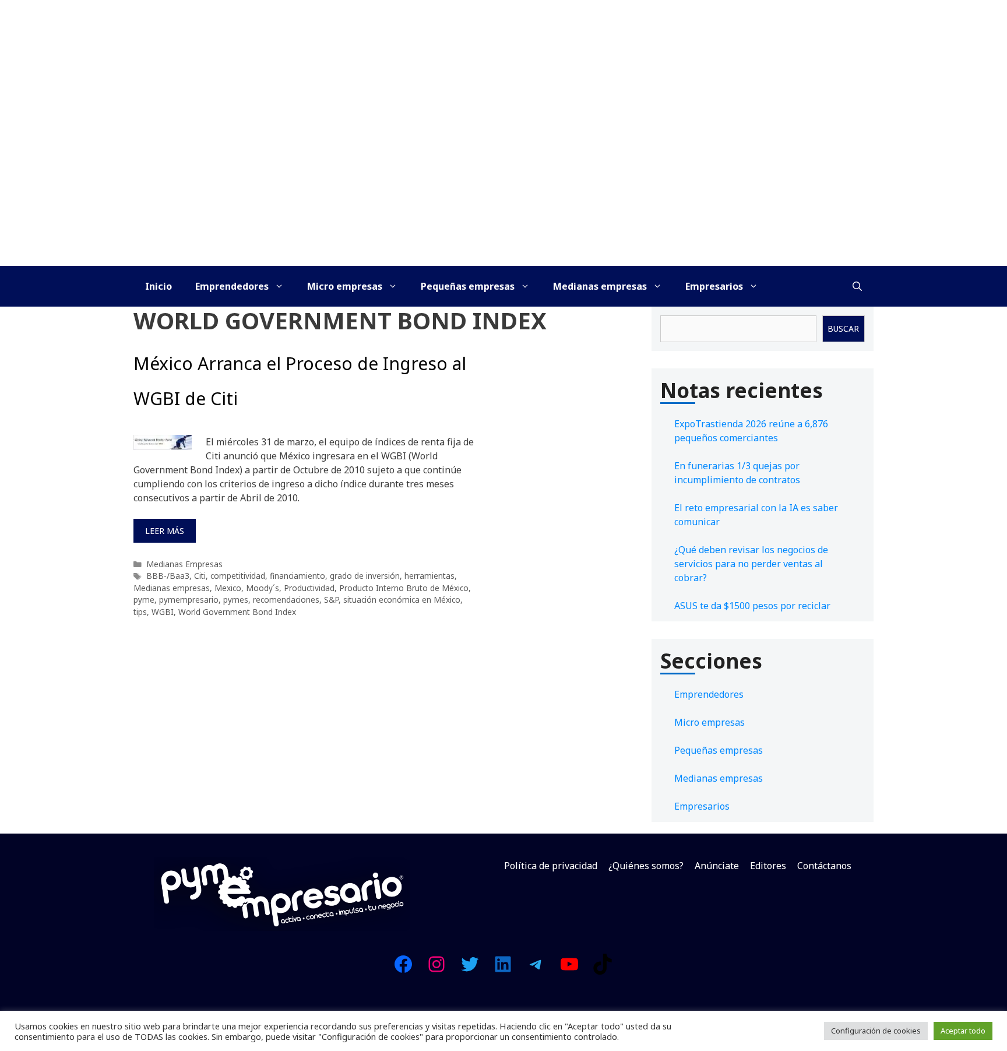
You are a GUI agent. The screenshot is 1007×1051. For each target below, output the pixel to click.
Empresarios (714, 286)
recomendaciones (286, 599)
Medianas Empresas (184, 564)
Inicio (158, 286)
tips (140, 611)
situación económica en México (401, 599)
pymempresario (189, 599)
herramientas (429, 575)
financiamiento (297, 575)
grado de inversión (365, 575)
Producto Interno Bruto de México (404, 587)
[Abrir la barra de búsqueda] (857, 286)
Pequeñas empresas (468, 286)
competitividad (237, 575)
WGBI (163, 611)
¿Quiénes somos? (646, 865)
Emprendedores (232, 286)
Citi (200, 575)
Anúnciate (717, 865)
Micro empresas (344, 286)
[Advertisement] (503, 178)
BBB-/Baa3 (167, 575)
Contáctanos (824, 865)
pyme (143, 599)
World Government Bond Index (237, 611)
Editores (768, 865)
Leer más (164, 530)
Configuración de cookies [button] (876, 1030)
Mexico (227, 587)
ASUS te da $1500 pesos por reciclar (752, 605)
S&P (331, 599)
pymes (235, 599)
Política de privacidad (550, 865)
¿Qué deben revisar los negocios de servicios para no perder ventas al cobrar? (751, 563)
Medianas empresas (600, 286)
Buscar (843, 328)
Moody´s (262, 587)
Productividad (309, 587)
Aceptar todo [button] (963, 1030)
